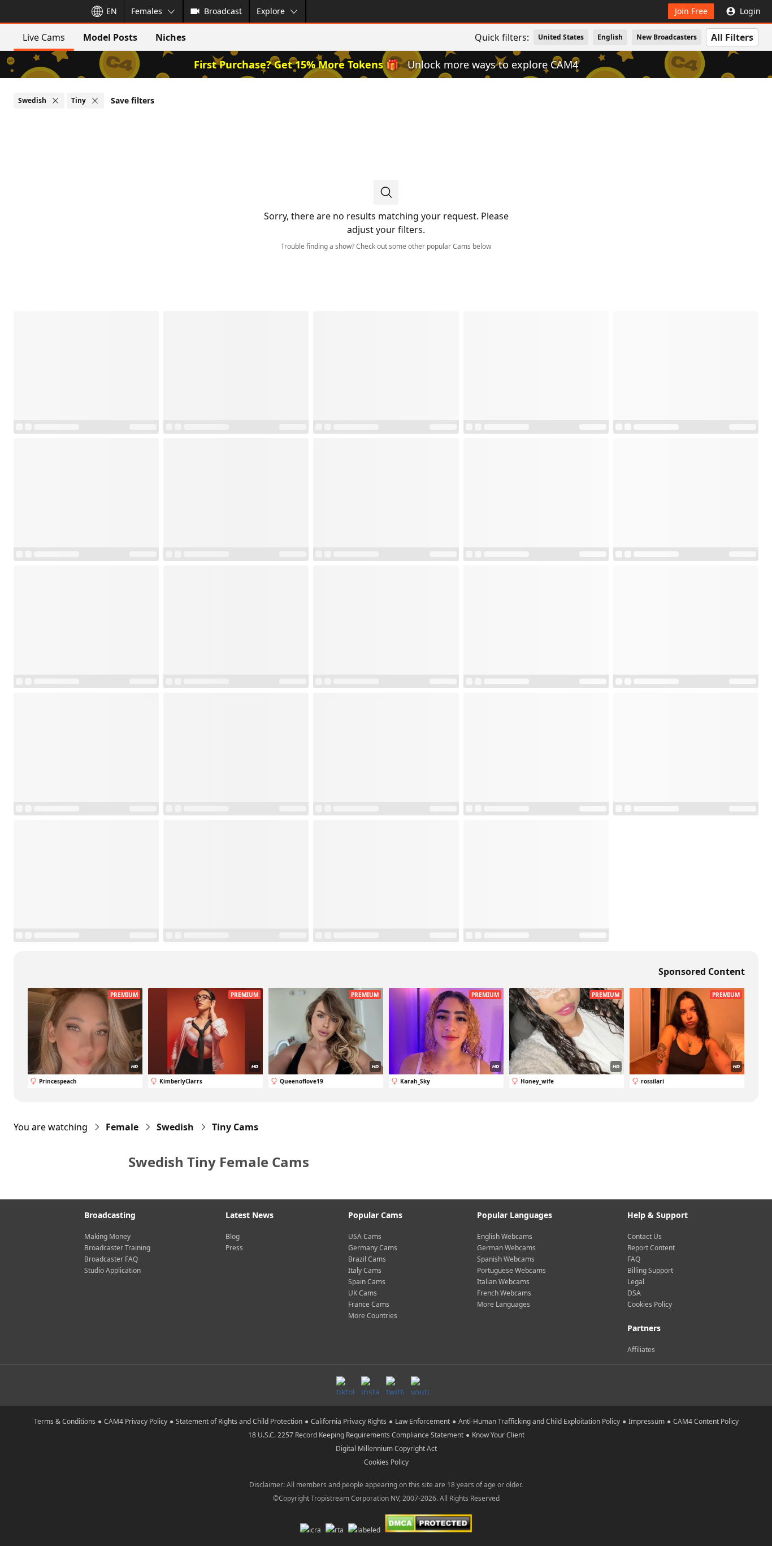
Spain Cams (366, 1281)
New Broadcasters (666, 37)
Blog (232, 1236)
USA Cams (364, 1236)
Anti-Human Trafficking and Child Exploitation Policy (539, 1421)
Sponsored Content (701, 971)
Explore (271, 11)
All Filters (732, 37)
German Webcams (506, 1248)
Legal (635, 1281)
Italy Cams (364, 1270)
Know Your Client (498, 1435)
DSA (634, 1293)
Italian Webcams (503, 1281)
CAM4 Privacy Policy (135, 1421)
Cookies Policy (649, 1304)
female (122, 1127)
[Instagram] (370, 1385)
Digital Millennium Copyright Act (386, 1448)
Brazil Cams (367, 1259)
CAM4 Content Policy (706, 1421)
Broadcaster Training (117, 1248)
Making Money (107, 1236)
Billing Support (650, 1270)
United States (561, 37)
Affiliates (641, 1349)
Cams (235, 1127)
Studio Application (112, 1270)
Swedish (175, 1127)
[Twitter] (395, 1385)
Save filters (132, 100)
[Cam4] (41, 11)
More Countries (372, 1315)
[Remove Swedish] (55, 100)
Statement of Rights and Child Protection (239, 1421)
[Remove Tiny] (95, 100)
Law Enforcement (422, 1421)
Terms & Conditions (65, 1421)
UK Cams (362, 1293)
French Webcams (504, 1293)
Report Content (651, 1248)
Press (234, 1248)
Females (146, 11)
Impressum (646, 1421)
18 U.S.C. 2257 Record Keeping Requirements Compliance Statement (355, 1435)
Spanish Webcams (506, 1259)
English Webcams (504, 1236)
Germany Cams (372, 1248)
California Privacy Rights (349, 1421)
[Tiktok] (345, 1385)
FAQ (633, 1259)
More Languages (503, 1304)
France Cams (368, 1304)
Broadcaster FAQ (111, 1259)
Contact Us (644, 1236)
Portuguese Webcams (511, 1270)
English (610, 37)
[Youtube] (420, 1385)
